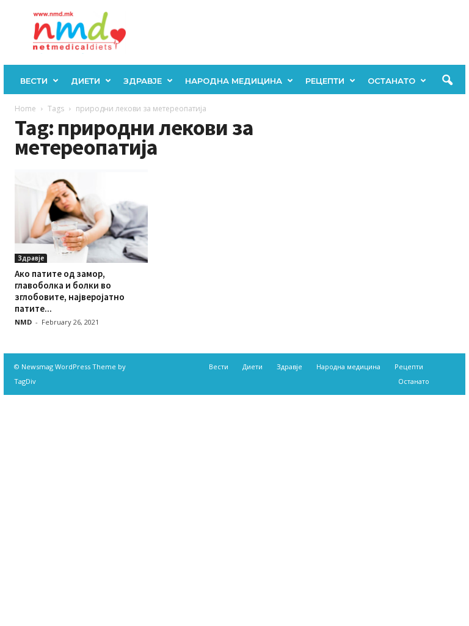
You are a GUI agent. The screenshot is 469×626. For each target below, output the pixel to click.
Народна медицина (233, 81)
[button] (447, 80)
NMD (23, 321)
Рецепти (324, 81)
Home (25, 108)
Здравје (142, 81)
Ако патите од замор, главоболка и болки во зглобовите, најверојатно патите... (70, 291)
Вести (34, 81)
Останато (391, 81)
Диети (85, 81)
